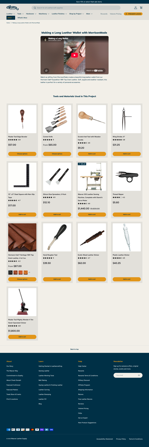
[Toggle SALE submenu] (13, 18)
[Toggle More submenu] (92, 14)
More (88, 14)
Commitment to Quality (14, 376)
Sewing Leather (44, 371)
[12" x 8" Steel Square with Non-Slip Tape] (22, 177)
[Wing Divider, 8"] (127, 119)
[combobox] (76, 8)
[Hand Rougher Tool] (57, 237)
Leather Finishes (58, 14)
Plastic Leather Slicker (121, 255)
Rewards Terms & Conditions (88, 376)
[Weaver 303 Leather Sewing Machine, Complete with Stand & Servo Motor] (92, 177)
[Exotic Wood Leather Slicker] (92, 237)
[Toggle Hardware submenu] (35, 14)
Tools (19, 14)
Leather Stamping (45, 394)
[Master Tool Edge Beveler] (22, 119)
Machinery (43, 14)
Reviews (81, 404)
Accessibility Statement (104, 439)
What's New (22, 18)
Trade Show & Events (13, 394)
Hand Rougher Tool (50, 255)
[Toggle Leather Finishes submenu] (66, 14)
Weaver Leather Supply (19, 438)
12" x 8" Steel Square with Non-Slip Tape (21, 195)
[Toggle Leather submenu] (14, 14)
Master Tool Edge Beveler (17, 137)
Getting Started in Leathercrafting (50, 366)
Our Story (9, 366)
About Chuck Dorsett (13, 380)
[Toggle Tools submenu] (23, 14)
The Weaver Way (12, 371)
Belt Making (43, 380)
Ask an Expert (83, 418)
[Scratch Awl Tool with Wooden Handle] (92, 119)
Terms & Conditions (136, 439)
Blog (40, 404)
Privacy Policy (121, 439)
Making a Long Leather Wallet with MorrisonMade (26, 23)
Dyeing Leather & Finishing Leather (50, 385)
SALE (10, 18)
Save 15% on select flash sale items (74, 2)
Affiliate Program (84, 385)
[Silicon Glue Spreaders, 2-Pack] (57, 177)
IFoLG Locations (12, 399)
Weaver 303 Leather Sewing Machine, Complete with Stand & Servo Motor (90, 197)
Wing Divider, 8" (119, 137)
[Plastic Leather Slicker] (127, 237)
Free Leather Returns (85, 399)
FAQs (80, 413)
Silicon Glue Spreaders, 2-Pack (54, 194)
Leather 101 (42, 399)
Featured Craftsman (13, 385)
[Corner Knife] (57, 119)
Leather (9, 14)
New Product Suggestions (87, 423)
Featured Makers (12, 390)
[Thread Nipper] (127, 177)
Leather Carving (44, 390)
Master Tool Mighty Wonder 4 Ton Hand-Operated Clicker (20, 321)
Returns (80, 394)
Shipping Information (85, 390)
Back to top (74, 349)
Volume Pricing (115, 14)
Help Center (82, 366)
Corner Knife (48, 137)
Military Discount (84, 380)
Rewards (104, 14)
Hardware (30, 14)
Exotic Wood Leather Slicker (88, 255)
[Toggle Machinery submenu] (48, 14)
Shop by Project (75, 14)
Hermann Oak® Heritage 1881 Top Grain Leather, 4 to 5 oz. (21, 256)
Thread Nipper (118, 194)
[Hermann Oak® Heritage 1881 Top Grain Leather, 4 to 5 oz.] (22, 237)
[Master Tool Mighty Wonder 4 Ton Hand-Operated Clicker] (22, 302)
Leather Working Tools (46, 376)
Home (8, 23)
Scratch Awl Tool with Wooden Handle (89, 138)
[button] (141, 7)
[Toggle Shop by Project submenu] (83, 14)
